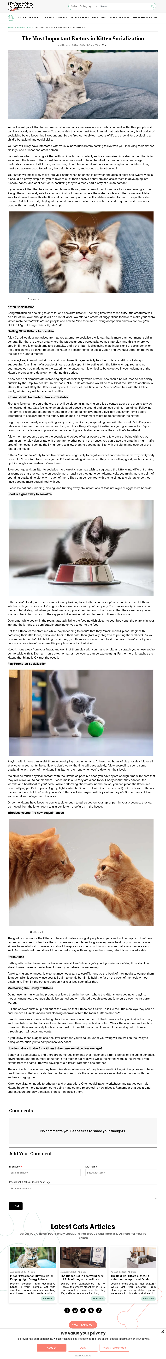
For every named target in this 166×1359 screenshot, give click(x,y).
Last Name (91, 1166)
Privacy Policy (83, 1355)
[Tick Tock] (99, 1310)
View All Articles (82, 1325)
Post (16, 1206)
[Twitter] (83, 1310)
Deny (83, 1348)
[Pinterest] (91, 1310)
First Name (15, 1166)
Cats (21, 17)
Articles (21, 27)
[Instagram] (75, 1310)
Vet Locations (80, 17)
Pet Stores (99, 17)
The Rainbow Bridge (145, 17)
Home (11, 27)
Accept (51, 1348)
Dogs (32, 17)
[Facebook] (67, 1310)
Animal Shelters (119, 17)
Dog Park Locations (54, 17)
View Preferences (114, 1348)
